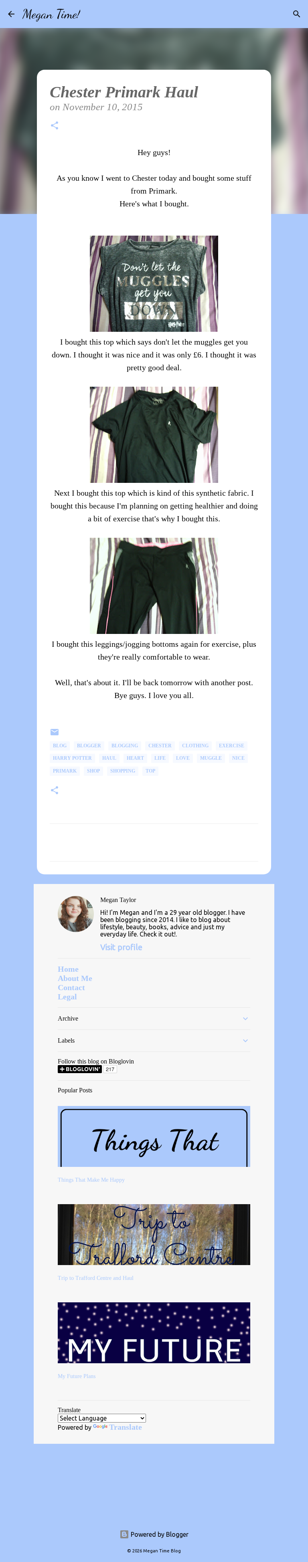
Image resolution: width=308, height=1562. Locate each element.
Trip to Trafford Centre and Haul (96, 1278)
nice (238, 758)
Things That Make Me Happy (91, 1180)
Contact (71, 987)
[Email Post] (54, 735)
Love (183, 758)
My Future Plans (76, 1376)
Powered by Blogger (158, 1534)
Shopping (122, 771)
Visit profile (121, 947)
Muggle (211, 758)
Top (150, 771)
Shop (93, 771)
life (160, 758)
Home (68, 969)
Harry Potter (72, 758)
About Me (75, 978)
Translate (125, 1427)
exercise (231, 746)
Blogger (89, 746)
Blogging (124, 746)
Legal (67, 996)
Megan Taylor (118, 899)
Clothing (195, 746)
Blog (60, 746)
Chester (160, 746)
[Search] (91, 14)
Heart (135, 758)
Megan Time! (51, 14)
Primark (65, 771)
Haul (109, 758)
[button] (54, 127)
